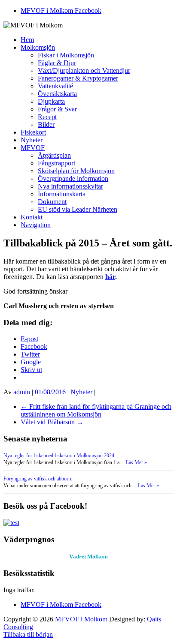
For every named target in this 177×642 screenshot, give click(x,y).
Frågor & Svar (57, 109)
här (110, 276)
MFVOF (33, 147)
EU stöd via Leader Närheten (77, 209)
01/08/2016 (50, 392)
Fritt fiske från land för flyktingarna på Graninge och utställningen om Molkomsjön (96, 410)
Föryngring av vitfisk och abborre (37, 479)
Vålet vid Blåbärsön (52, 422)
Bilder (46, 124)
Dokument (52, 201)
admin (21, 392)
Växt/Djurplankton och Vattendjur (84, 70)
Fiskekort (33, 132)
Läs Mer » (136, 462)
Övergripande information (73, 178)
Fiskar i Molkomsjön (66, 55)
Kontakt (32, 217)
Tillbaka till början (28, 634)
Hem (27, 39)
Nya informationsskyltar (70, 186)
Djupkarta (51, 101)
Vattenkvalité (55, 86)
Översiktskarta (57, 93)
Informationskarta (61, 194)
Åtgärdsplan (54, 155)
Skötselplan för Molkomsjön (76, 170)
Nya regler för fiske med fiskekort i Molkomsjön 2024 (58, 456)
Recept (47, 116)
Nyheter (32, 140)
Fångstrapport (56, 163)
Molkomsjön (38, 47)
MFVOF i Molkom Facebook (61, 10)
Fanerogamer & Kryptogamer (78, 78)
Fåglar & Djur (57, 62)
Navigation (36, 224)
